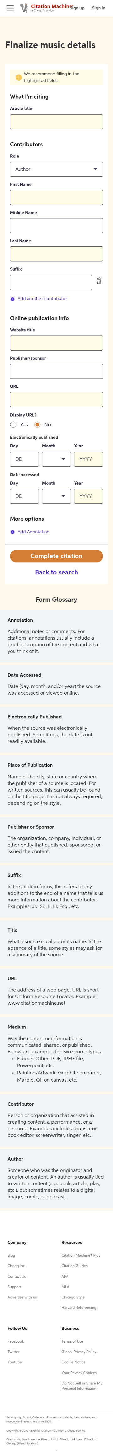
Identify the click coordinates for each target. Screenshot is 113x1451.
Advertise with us (22, 1297)
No (47, 424)
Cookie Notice (74, 1362)
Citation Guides (75, 1266)
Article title (21, 108)
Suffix (16, 269)
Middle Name (23, 213)
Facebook (16, 1342)
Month (48, 446)
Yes (24, 424)
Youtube (15, 1362)
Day (14, 446)
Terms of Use (72, 1342)
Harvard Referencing (79, 1308)
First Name (21, 184)
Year (78, 446)
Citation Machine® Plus (81, 1256)
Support (14, 1287)
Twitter (13, 1352)
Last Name (20, 241)
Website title (22, 330)
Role (14, 156)
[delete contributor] (99, 280)
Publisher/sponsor (28, 358)
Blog (11, 1256)
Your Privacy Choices (79, 1373)
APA (65, 1277)
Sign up (77, 8)
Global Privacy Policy (79, 1352)
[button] (56, 169)
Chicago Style (73, 1297)
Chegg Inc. (17, 1266)
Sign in (98, 8)
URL (14, 386)
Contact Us (17, 1277)
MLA (65, 1287)
